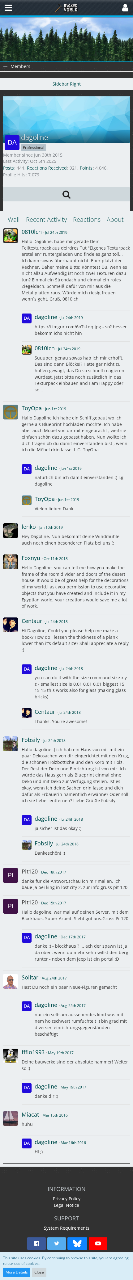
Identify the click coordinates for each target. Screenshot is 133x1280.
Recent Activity (46, 219)
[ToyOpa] (10, 412)
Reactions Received (47, 168)
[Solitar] (10, 981)
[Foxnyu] (10, 561)
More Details (17, 1272)
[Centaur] (10, 624)
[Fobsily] (10, 743)
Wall (14, 219)
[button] (8, 8)
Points (86, 168)
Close (39, 1272)
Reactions (87, 219)
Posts (8, 168)
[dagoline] (27, 326)
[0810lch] (10, 235)
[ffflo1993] (10, 1056)
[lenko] (10, 530)
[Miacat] (10, 1118)
